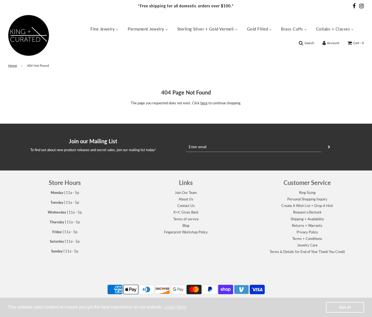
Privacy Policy (307, 232)
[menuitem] (104, 28)
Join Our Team (186, 192)
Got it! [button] (345, 307)
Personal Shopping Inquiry (307, 199)
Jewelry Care (307, 245)
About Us (186, 199)
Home (12, 65)
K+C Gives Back (186, 212)
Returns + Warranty (307, 225)
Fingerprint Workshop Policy (186, 232)
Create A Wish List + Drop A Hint (307, 205)
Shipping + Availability (307, 219)
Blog (185, 225)
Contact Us (186, 205)
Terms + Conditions (307, 238)
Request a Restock (307, 212)
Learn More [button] (175, 307)
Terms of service (186, 219)
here (204, 103)
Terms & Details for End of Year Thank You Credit (307, 251)
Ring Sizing (307, 192)
